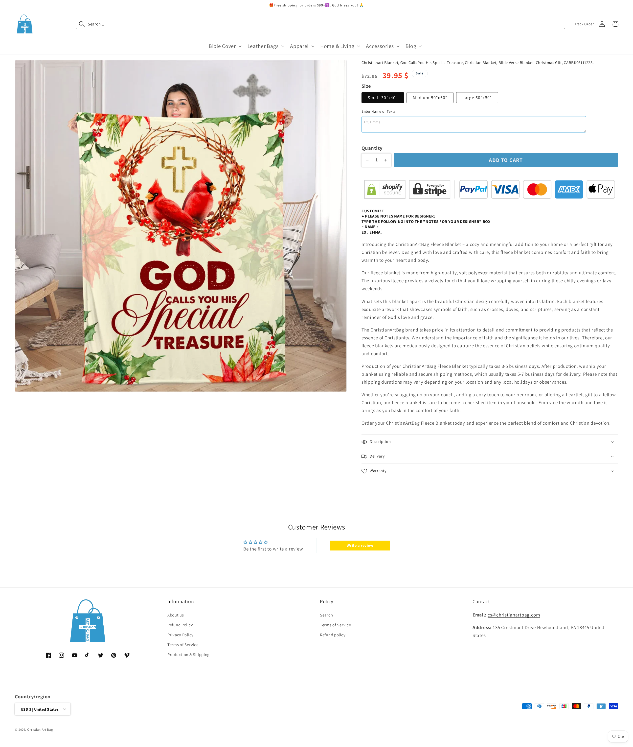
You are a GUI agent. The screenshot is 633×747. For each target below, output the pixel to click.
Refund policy (332, 634)
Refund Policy (180, 625)
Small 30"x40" (383, 98)
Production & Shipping (188, 654)
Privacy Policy (180, 634)
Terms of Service (183, 644)
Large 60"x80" (477, 98)
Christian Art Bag (40, 729)
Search (326, 615)
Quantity (372, 148)
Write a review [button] (360, 545)
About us (175, 615)
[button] (224, 46)
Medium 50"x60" (430, 98)
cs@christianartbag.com (514, 615)
